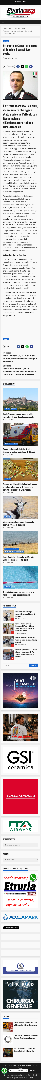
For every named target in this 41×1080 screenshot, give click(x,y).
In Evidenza (15, 549)
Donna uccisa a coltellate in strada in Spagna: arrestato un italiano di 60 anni (19, 450)
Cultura (6, 1016)
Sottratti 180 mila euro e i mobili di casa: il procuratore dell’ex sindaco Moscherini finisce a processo (8, 654)
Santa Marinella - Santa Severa (14, 551)
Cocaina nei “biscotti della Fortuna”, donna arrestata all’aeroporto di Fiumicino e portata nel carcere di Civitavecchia (20, 487)
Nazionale (8, 443)
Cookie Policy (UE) (12, 1070)
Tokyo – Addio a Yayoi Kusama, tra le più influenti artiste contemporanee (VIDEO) (25, 1023)
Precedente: (20, 357)
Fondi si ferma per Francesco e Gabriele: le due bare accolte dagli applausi (8, 641)
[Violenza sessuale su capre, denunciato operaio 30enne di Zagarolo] (20, 507)
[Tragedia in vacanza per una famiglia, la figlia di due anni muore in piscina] (20, 577)
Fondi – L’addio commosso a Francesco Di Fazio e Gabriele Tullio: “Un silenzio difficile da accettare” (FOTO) (8, 628)
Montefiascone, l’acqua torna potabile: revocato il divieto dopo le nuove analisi (18, 415)
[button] (3, 22)
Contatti (32, 1070)
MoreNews (19, 1078)
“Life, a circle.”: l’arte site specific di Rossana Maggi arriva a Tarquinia (26, 1036)
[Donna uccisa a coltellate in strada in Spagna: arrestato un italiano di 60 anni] (20, 434)
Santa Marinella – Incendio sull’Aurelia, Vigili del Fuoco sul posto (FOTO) (18, 558)
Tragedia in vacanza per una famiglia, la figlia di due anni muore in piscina (18, 593)
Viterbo (7, 408)
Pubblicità (23, 1070)
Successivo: (20, 370)
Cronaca (6, 41)
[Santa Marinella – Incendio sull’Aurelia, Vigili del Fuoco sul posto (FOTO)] (20, 542)
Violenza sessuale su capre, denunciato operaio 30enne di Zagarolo (18, 523)
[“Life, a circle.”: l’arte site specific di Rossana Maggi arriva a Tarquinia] (8, 1039)
